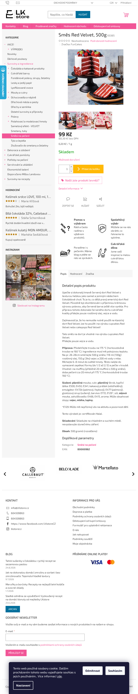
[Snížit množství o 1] (71, 171)
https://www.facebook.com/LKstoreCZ (33, 523)
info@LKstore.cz (20, 507)
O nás (76, 529)
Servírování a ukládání (20, 164)
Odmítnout (92, 670)
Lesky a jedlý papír (21, 82)
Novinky (11, 53)
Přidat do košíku (91, 168)
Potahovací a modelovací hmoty (29, 121)
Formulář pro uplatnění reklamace (92, 525)
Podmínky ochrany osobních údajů (92, 516)
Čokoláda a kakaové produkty (27, 68)
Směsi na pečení (20, 135)
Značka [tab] (90, 273)
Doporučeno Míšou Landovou (23, 174)
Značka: (71, 44)
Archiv (12, 609)
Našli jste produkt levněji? (82, 180)
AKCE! (10, 44)
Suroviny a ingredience (20, 63)
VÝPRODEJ (17, 49)
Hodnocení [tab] (76, 273)
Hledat (83, 14)
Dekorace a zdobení (18, 150)
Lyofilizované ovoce (22, 87)
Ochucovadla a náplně (23, 97)
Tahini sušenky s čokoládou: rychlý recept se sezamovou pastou (31, 562)
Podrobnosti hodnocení (103, 40)
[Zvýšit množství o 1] (71, 167)
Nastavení (23, 685)
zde (59, 676)
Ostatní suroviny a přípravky (27, 111)
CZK (112, 2)
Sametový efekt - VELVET (25, 126)
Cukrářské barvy (20, 73)
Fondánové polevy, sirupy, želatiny (30, 77)
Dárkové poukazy (17, 58)
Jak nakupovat (81, 534)
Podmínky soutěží (82, 538)
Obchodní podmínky (65, 2)
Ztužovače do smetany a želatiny (29, 145)
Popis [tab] (63, 273)
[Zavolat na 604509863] (11, 2)
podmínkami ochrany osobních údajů (61, 644)
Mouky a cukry (19, 92)
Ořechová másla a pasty (24, 102)
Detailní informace (69, 188)
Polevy (15, 116)
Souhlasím (115, 670)
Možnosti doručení (69, 159)
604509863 (17, 513)
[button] (131, 474)
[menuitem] (10, 26)
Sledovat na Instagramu (31, 305)
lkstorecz (16, 528)
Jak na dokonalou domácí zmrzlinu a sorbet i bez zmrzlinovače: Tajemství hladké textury (33, 574)
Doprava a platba (82, 511)
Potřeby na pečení (17, 159)
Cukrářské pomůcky (18, 154)
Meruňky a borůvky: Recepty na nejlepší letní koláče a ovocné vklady (35, 586)
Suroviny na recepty (18, 178)
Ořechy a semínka (21, 106)
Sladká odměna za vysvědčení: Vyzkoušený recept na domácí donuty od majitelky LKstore (34, 597)
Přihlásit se (16, 652)
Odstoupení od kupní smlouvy (89, 520)
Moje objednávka (82, 543)
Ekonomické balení (18, 169)
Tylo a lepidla (18, 140)
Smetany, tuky (19, 130)
